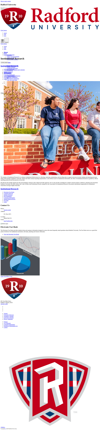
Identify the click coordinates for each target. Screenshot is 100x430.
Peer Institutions (8, 73)
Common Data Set (8, 70)
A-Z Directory (7, 323)
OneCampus (4, 30)
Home (5, 53)
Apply (5, 33)
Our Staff (6, 77)
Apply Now (4, 276)
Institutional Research (9, 54)
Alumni (6, 313)
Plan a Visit (9, 276)
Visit (5, 34)
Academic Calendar (9, 316)
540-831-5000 (4, 304)
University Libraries (9, 317)
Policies (6, 321)
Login (5, 79)
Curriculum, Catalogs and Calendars (16, 69)
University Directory (9, 315)
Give (5, 36)
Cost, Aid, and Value (12, 80)
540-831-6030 (7, 210)
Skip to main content (6, 1)
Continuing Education (12, 68)
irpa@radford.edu (8, 221)
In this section (4, 62)
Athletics (3, 427)
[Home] (50, 29)
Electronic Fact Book (9, 69)
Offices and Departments (13, 56)
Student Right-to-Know (9, 76)
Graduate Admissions (12, 77)
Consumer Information (9, 75)
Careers (6, 327)
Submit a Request (8, 72)
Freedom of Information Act (11, 326)
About (6, 52)
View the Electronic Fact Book (11, 234)
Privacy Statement (8, 319)
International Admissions (13, 78)
